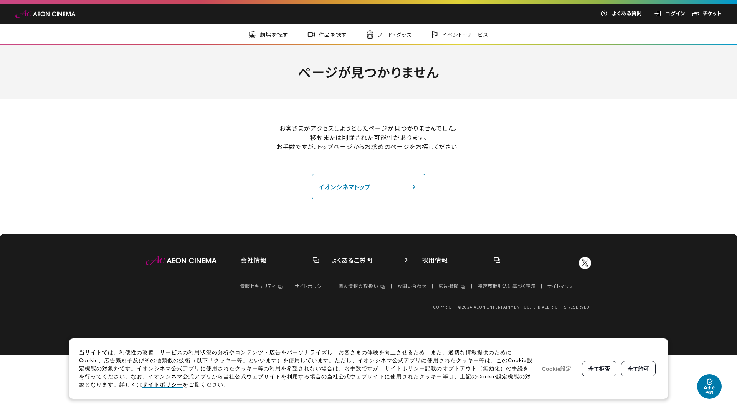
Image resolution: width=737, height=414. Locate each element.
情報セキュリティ (258, 286)
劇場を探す (274, 34)
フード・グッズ (394, 34)
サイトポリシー (311, 286)
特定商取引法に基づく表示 (507, 286)
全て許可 (638, 369)
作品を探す (333, 34)
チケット (712, 13)
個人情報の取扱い (358, 286)
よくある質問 (627, 13)
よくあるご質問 (352, 259)
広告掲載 (448, 286)
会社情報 (254, 259)
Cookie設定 (556, 369)
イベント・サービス (465, 34)
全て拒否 (599, 369)
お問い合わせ (412, 286)
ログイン (675, 13)
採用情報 (435, 259)
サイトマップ (560, 286)
